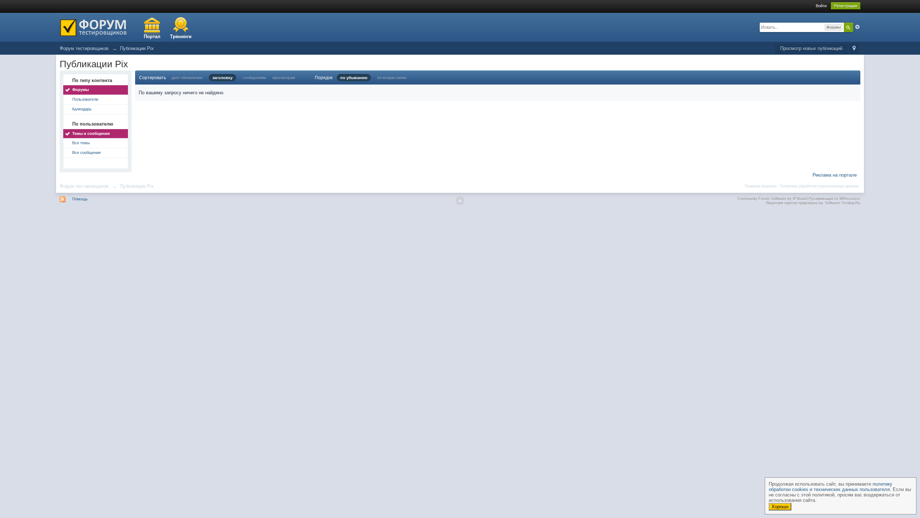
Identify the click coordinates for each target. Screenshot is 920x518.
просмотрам (283, 78)
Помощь (80, 199)
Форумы (80, 89)
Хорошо (780, 506)
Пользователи (85, 99)
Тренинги (181, 36)
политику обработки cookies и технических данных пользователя (830, 486)
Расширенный (857, 27)
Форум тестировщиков (84, 186)
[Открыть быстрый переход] (854, 49)
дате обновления (186, 78)
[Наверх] (460, 200)
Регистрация (845, 6)
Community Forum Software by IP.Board (772, 198)
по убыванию (353, 78)
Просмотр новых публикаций (811, 48)
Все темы (81, 143)
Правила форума (760, 186)
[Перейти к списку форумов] (93, 26)
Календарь (82, 109)
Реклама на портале (835, 175)
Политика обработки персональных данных (819, 186)
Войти (821, 6)
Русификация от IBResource (834, 198)
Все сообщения (86, 152)
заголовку (222, 78)
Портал (152, 36)
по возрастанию (391, 78)
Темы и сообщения (91, 133)
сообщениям (254, 78)
